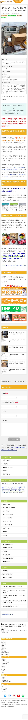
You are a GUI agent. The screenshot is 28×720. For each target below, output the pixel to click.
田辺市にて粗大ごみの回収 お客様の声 (17, 340)
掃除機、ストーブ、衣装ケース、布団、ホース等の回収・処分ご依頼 (16, 333)
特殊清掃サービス (7, 474)
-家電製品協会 (3, 689)
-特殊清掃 (3, 666)
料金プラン (5, 551)
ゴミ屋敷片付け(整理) (8, 467)
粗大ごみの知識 (8, 577)
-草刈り (2, 672)
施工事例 (2, 646)
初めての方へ (3, 642)
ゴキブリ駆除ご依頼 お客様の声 (16, 347)
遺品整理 (5, 470)
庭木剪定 (5, 535)
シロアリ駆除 (6, 528)
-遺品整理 (3, 660)
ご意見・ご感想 (4, 648)
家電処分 (4, 17)
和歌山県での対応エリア (8, 544)
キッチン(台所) (18, 487)
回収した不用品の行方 (8, 558)
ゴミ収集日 (5, 570)
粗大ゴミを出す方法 (7, 574)
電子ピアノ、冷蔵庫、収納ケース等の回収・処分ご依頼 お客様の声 (8, 381)
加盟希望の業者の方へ (7, 614)
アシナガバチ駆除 (8, 514)
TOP (13, 625)
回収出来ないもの (8, 561)
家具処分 (19, 15)
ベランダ (6, 490)
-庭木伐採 (3, 669)
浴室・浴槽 (14, 489)
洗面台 (19, 489)
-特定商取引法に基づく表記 (6, 681)
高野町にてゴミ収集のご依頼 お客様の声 (17, 370)
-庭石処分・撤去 (4, 663)
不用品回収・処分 (12, 15)
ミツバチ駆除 (7, 521)
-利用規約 (3, 678)
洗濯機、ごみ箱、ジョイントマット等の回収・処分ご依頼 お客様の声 (17, 362)
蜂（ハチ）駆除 (6, 511)
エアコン (12, 487)
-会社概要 (3, 677)
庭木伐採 (5, 531)
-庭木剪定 (3, 670)
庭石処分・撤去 (6, 504)
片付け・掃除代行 (7, 460)
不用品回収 (5, 463)
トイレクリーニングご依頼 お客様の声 (12, 586)
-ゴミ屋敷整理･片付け (5, 662)
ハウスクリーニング (9, 483)
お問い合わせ (3, 651)
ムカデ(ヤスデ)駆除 (7, 524)
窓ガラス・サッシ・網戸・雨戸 (17, 490)
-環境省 (2, 686)
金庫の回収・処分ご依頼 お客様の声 (21, 381)
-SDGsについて (4, 688)
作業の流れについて (7, 547)
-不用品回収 (3, 659)
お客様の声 (4, 15)
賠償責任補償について (5, 652)
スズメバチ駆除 (8, 518)
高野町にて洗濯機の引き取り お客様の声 (17, 355)
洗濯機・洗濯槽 (6, 492)
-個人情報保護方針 (4, 680)
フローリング (5, 487)
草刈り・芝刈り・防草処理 (9, 507)
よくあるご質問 (6, 554)
